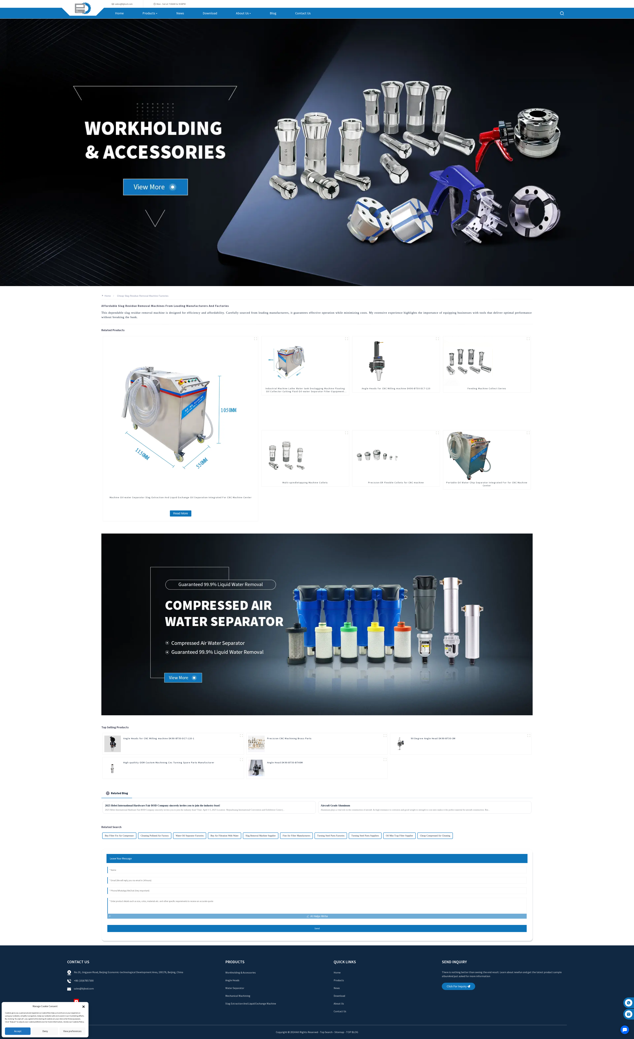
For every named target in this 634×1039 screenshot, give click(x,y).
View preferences (72, 1031)
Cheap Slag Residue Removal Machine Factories (142, 295)
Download (339, 995)
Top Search (326, 1032)
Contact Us (340, 1011)
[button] (83, 1006)
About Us (339, 1003)
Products (339, 980)
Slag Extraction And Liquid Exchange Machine (250, 1003)
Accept (17, 1031)
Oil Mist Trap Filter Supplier (399, 835)
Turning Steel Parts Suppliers (365, 835)
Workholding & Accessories (240, 972)
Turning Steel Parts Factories (330, 835)
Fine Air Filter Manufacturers (296, 835)
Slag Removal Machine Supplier (261, 835)
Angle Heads (232, 980)
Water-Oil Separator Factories (190, 835)
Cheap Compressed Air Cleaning (435, 835)
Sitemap (339, 1032)
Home (108, 295)
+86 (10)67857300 (84, 980)
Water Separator (234, 988)
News (337, 988)
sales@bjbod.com (84, 988)
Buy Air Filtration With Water (225, 835)
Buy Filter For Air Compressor (119, 835)
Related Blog (119, 793)
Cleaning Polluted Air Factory (155, 835)
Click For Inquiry (457, 986)
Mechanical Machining (237, 995)
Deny (45, 1031)
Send (317, 928)
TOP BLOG (352, 1032)
